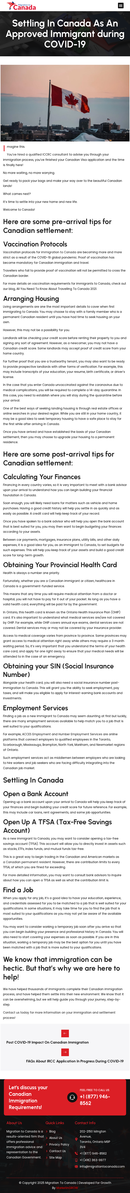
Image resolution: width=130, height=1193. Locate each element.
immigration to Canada (58, 252)
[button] (121, 5)
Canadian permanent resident (28, 862)
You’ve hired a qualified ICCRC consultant (37, 154)
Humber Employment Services (80, 734)
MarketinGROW (67, 1188)
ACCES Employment (36, 734)
